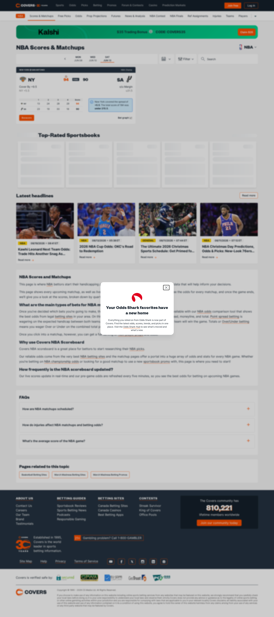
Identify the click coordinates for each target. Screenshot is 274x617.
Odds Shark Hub (131, 326)
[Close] (166, 287)
